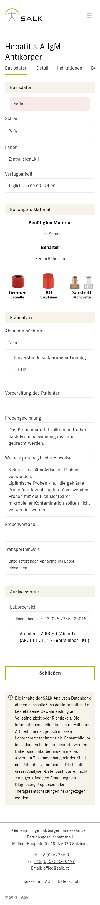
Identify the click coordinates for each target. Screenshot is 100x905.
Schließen (50, 673)
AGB (49, 881)
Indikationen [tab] (69, 68)
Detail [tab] (42, 68)
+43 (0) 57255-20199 (54, 861)
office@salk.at (56, 868)
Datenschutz (69, 881)
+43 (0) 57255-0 (53, 854)
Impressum (30, 881)
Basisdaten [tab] (16, 68)
